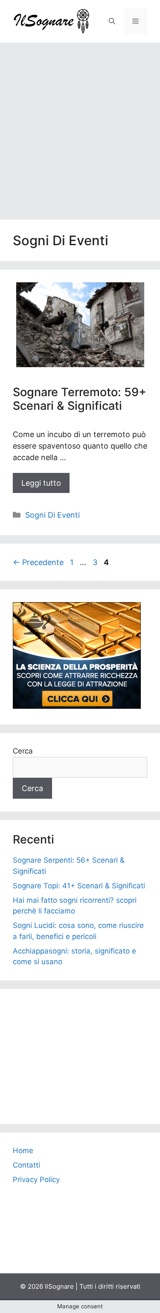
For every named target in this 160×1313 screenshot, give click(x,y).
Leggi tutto (41, 482)
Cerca (23, 751)
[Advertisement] (80, 127)
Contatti (26, 1165)
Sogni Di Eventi (52, 514)
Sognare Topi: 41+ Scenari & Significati (79, 885)
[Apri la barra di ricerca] (112, 21)
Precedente (38, 562)
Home (23, 1150)
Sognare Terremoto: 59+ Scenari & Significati (79, 399)
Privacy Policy (36, 1179)
